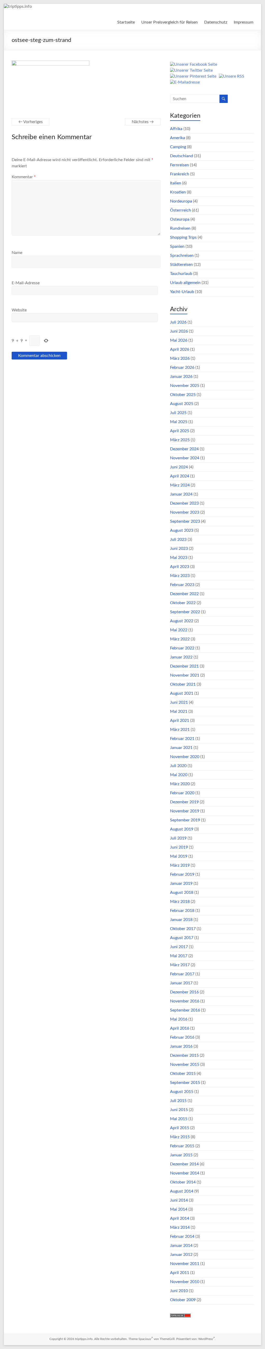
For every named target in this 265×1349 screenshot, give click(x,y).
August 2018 (181, 892)
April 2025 (179, 431)
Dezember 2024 (184, 449)
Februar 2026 (182, 367)
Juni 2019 (179, 847)
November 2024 (184, 458)
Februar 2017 (182, 974)
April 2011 (179, 1273)
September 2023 (185, 521)
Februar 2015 (182, 1146)
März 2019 (180, 865)
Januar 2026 (181, 376)
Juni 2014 (179, 1200)
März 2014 (180, 1227)
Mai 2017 (178, 956)
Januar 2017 (181, 983)
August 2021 (181, 693)
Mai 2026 (178, 340)
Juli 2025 (178, 413)
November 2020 (184, 757)
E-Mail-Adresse (26, 283)
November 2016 (184, 1001)
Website (19, 310)
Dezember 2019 (184, 802)
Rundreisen (180, 228)
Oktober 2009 (183, 1300)
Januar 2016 (181, 1046)
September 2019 (185, 820)
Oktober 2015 (183, 1073)
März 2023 (180, 576)
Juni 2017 (179, 947)
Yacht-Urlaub (182, 292)
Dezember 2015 (184, 1055)
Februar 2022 (182, 648)
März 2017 (180, 965)
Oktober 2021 (183, 684)
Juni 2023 (179, 548)
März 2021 (180, 730)
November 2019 (184, 811)
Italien (175, 183)
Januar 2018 (181, 920)
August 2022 (181, 621)
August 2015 (181, 1092)
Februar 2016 (182, 1037)
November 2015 (184, 1064)
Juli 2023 (178, 539)
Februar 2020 (182, 793)
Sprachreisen (182, 255)
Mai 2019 (178, 856)
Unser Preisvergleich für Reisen (169, 22)
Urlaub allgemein (185, 283)
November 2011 (184, 1264)
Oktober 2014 (183, 1182)
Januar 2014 (181, 1245)
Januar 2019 (181, 883)
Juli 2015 (178, 1101)
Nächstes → (143, 122)
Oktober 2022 (183, 603)
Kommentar (24, 177)
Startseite (126, 22)
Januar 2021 (181, 748)
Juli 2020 (178, 766)
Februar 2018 (182, 911)
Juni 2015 (179, 1110)
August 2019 (181, 829)
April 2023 (179, 567)
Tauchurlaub (181, 274)
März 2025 (180, 440)
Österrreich (180, 210)
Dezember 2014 (184, 1164)
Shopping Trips (183, 237)
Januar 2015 (181, 1155)
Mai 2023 (178, 558)
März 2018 (180, 902)
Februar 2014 (182, 1236)
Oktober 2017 (183, 929)
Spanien (177, 246)
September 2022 (185, 612)
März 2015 (180, 1137)
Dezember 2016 (184, 992)
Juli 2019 (178, 838)
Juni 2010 (179, 1291)
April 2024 (179, 476)
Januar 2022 (181, 657)
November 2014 (184, 1173)
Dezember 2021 (184, 666)
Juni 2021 (179, 702)
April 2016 (179, 1028)
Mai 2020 (178, 775)
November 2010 (184, 1282)
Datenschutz (215, 22)
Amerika (177, 138)
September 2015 (185, 1083)
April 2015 (179, 1128)
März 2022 (180, 639)
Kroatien (178, 192)
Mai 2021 (178, 711)
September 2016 (185, 1010)
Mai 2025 (178, 422)
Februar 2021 (182, 739)
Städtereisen (181, 265)
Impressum (243, 22)
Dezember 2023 (184, 503)
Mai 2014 (178, 1209)
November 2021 (184, 675)
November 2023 (184, 512)
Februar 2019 (182, 874)
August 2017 (181, 938)
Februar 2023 (182, 585)
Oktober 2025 (183, 395)
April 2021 (179, 720)
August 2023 (181, 530)
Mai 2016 (178, 1019)
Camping (178, 147)
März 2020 (180, 784)
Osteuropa (179, 219)
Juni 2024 (179, 467)
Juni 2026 (179, 331)
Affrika (176, 129)
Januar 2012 (181, 1255)
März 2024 (180, 485)
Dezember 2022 (184, 594)
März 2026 (180, 358)
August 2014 (181, 1191)
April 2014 (179, 1218)
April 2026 (179, 349)
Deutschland (181, 156)
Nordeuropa (181, 201)
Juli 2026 (178, 322)
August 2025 (181, 404)
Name (17, 253)
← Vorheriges (30, 122)
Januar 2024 (181, 494)
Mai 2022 (178, 630)
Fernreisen (179, 165)
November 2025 (184, 386)
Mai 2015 (178, 1119)
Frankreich (179, 174)
